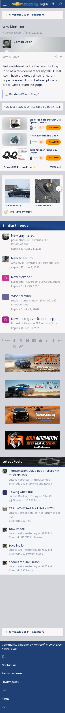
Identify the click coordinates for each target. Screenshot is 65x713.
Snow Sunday (13, 205)
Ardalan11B (17, 263)
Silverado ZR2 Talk (20, 521)
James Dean (13, 33)
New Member (21, 277)
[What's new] (53, 4)
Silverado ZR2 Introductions (43, 263)
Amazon (53, 127)
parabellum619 (20, 240)
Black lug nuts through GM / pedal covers (45, 121)
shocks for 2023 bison (24, 562)
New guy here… (22, 235)
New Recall (17, 529)
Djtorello (16, 323)
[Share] (55, 56)
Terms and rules (12, 673)
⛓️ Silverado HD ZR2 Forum (25, 500)
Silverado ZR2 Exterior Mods (26, 554)
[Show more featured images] (59, 189)
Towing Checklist (21, 492)
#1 (60, 57)
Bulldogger (17, 282)
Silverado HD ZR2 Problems (25, 537)
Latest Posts (12, 461)
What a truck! (21, 296)
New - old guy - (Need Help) (33, 319)
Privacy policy (10, 682)
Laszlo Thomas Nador (24, 300)
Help (4, 690)
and (24, 94)
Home (5, 699)
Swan (36, 127)
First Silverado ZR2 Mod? (44, 135)
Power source (43, 205)
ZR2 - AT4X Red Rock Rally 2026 (31, 508)
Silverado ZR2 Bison (21, 570)
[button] (32, 657)
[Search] (60, 4)
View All (56, 167)
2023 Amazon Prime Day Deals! (43, 151)
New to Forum (22, 258)
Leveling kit (17, 545)
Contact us (9, 665)
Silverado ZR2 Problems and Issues (30, 483)
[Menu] (5, 4)
